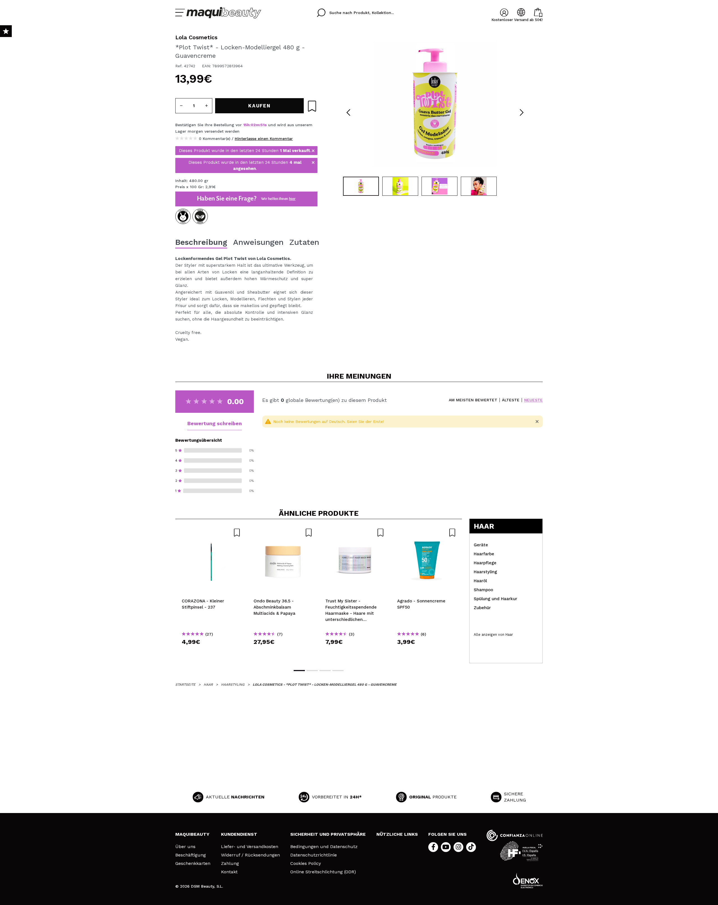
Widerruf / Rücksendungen (250, 855)
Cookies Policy (305, 863)
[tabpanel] (435, 104)
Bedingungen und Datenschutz (324, 846)
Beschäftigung (190, 855)
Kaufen (211, 652)
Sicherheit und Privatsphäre (328, 834)
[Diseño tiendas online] (528, 880)
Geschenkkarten (192, 863)
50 (263, 125)
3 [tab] (325, 670)
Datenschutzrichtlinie (313, 855)
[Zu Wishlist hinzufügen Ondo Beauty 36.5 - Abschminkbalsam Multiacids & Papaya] (283, 532)
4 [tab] (338, 670)
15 (245, 125)
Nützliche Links (397, 834)
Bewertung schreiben (214, 423)
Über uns (185, 846)
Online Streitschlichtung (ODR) (323, 872)
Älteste (510, 400)
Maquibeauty (192, 834)
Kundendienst (239, 834)
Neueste (533, 400)
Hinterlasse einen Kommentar (264, 138)
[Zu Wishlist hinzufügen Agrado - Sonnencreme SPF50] (426, 532)
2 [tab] (312, 670)
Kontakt (229, 872)
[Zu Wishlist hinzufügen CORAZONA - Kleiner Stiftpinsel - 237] (211, 532)
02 (253, 125)
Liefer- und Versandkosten (249, 846)
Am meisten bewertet (473, 400)
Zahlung (230, 863)
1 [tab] (299, 670)
